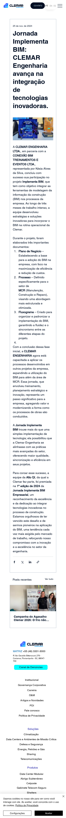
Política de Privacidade (26, 805)
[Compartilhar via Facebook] (14, 562)
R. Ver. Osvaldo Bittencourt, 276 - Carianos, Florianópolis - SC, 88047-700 (29, 658)
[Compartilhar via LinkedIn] (30, 562)
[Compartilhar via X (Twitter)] (22, 562)
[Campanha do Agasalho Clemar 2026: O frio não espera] (33, 598)
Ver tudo (49, 579)
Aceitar (48, 813)
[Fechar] (61, 798)
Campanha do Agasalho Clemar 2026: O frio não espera (30, 618)
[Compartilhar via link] (37, 562)
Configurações (17, 813)
